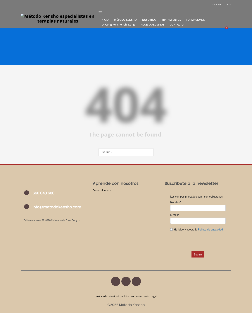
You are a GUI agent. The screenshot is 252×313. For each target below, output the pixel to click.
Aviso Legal (150, 296)
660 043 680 (43, 193)
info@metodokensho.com (57, 207)
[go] (149, 152)
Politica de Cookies (131, 296)
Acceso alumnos (102, 190)
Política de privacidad (108, 296)
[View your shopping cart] (228, 29)
